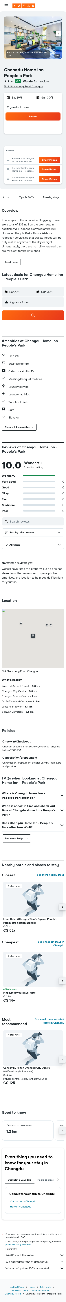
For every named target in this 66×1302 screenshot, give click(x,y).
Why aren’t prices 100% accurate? (27, 1268)
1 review (43, 81)
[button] (6, 6)
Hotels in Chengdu (20, 1206)
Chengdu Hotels (13, 1293)
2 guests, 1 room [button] (18, 107)
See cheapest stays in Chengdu (51, 943)
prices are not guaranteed (18, 1244)
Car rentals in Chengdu (23, 1201)
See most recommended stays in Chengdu (49, 1020)
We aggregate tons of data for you (27, 1262)
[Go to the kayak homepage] (23, 5)
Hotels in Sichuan (41, 1290)
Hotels (32, 1287)
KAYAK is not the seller (20, 1255)
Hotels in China (20, 1290)
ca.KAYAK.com (17, 1287)
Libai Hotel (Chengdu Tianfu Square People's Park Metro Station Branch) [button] (30, 920)
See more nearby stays (50, 874)
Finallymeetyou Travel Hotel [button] (19, 992)
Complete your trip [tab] (20, 1179)
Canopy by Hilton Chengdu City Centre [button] (26, 1067)
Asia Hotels (45, 1287)
